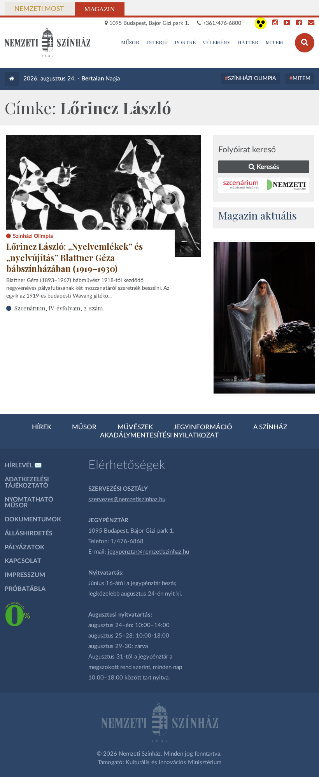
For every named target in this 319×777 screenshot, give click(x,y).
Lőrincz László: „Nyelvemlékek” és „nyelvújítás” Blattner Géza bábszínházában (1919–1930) (74, 257)
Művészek (135, 427)
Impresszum (25, 575)
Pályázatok (24, 547)
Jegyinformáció (203, 427)
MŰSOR (130, 41)
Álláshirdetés (29, 533)
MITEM (274, 41)
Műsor (84, 427)
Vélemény (216, 41)
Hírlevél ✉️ (23, 465)
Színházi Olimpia (252, 78)
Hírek (41, 427)
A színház (270, 427)
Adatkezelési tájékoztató (27, 482)
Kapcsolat (23, 561)
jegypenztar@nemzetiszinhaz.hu (148, 552)
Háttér (247, 41)
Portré (185, 41)
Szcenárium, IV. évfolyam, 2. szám (58, 308)
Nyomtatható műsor (29, 503)
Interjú (157, 41)
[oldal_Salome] (264, 318)
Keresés (267, 167)
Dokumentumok (33, 519)
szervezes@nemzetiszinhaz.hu (126, 499)
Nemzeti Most (39, 9)
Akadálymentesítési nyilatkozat (159, 435)
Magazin (99, 9)
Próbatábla (25, 589)
